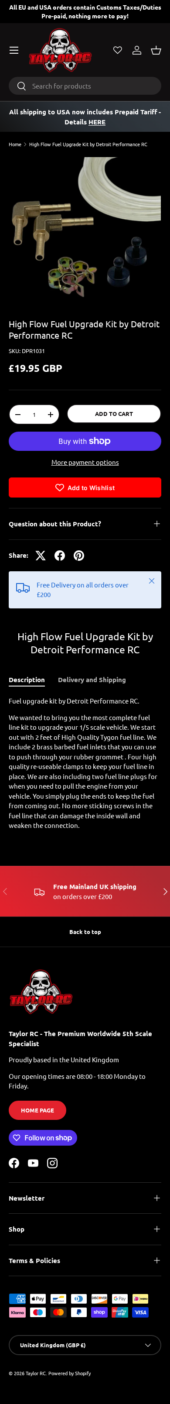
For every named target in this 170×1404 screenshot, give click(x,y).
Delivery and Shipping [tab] (92, 679)
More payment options (85, 462)
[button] (156, 50)
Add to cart (114, 413)
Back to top (85, 931)
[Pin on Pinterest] (78, 555)
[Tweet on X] (40, 555)
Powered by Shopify (69, 1373)
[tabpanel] (85, 763)
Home (15, 144)
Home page (37, 1110)
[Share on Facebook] (59, 555)
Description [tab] (27, 679)
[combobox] (85, 86)
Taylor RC (36, 1373)
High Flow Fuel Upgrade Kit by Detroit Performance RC (88, 144)
